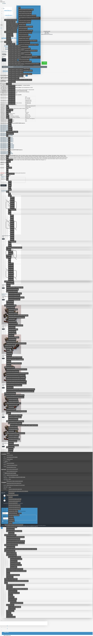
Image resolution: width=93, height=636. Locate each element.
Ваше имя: (2, 164)
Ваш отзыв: (2, 167)
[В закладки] (2, 240)
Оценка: (1, 174)
